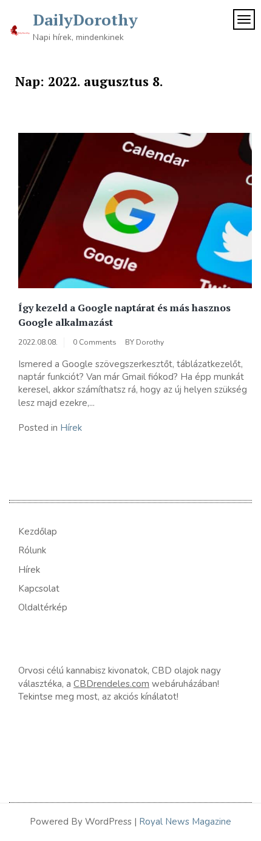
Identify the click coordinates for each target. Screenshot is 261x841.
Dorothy (150, 342)
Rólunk (32, 550)
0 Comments (95, 342)
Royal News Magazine (185, 822)
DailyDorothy (85, 19)
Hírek (71, 428)
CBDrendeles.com (111, 684)
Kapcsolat (38, 589)
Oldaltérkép (42, 607)
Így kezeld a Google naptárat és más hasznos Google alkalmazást (124, 315)
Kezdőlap (37, 531)
